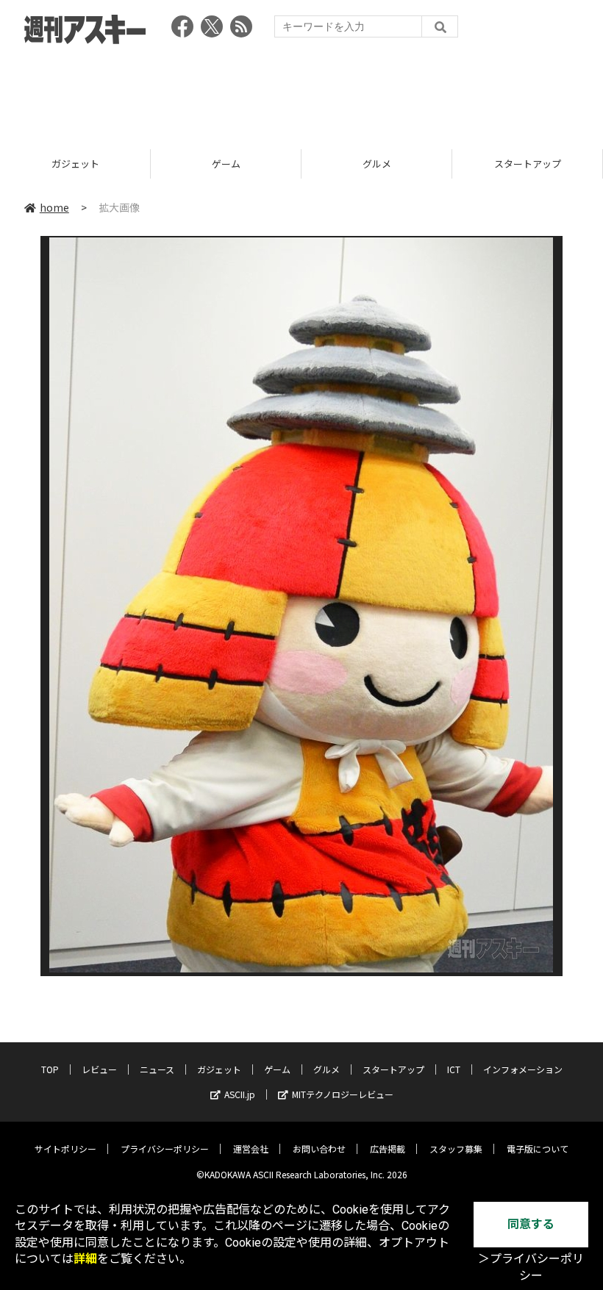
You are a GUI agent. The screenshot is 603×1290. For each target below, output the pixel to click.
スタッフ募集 (455, 1148)
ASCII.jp (239, 1094)
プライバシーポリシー (165, 1148)
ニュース (157, 1069)
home (54, 207)
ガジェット (219, 1069)
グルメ (229, 164)
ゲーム (79, 164)
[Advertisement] (301, 92)
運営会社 (250, 1148)
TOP (50, 1069)
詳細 (85, 1259)
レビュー (99, 1069)
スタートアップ (380, 164)
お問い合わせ (319, 1148)
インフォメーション (523, 1069)
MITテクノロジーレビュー (342, 1094)
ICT (453, 1069)
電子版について (537, 1148)
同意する (530, 1224)
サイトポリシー (65, 1148)
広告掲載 (387, 1148)
